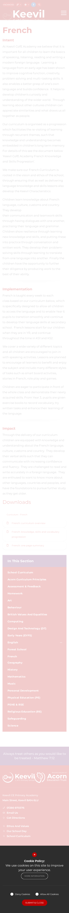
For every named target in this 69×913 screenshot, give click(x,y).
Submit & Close (34, 902)
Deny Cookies (22, 894)
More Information (34, 876)
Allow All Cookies (49, 894)
